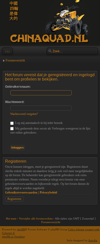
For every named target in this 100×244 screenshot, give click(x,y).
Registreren (14, 199)
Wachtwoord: (14, 102)
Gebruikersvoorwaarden (21, 192)
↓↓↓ (7, 51)
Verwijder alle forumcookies (36, 218)
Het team (11, 218)
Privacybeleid (48, 192)
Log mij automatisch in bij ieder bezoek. (38, 123)
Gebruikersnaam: (18, 86)
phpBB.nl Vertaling (13, 236)
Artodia (92, 240)
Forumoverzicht (15, 60)
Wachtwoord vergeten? (24, 114)
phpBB (21, 229)
